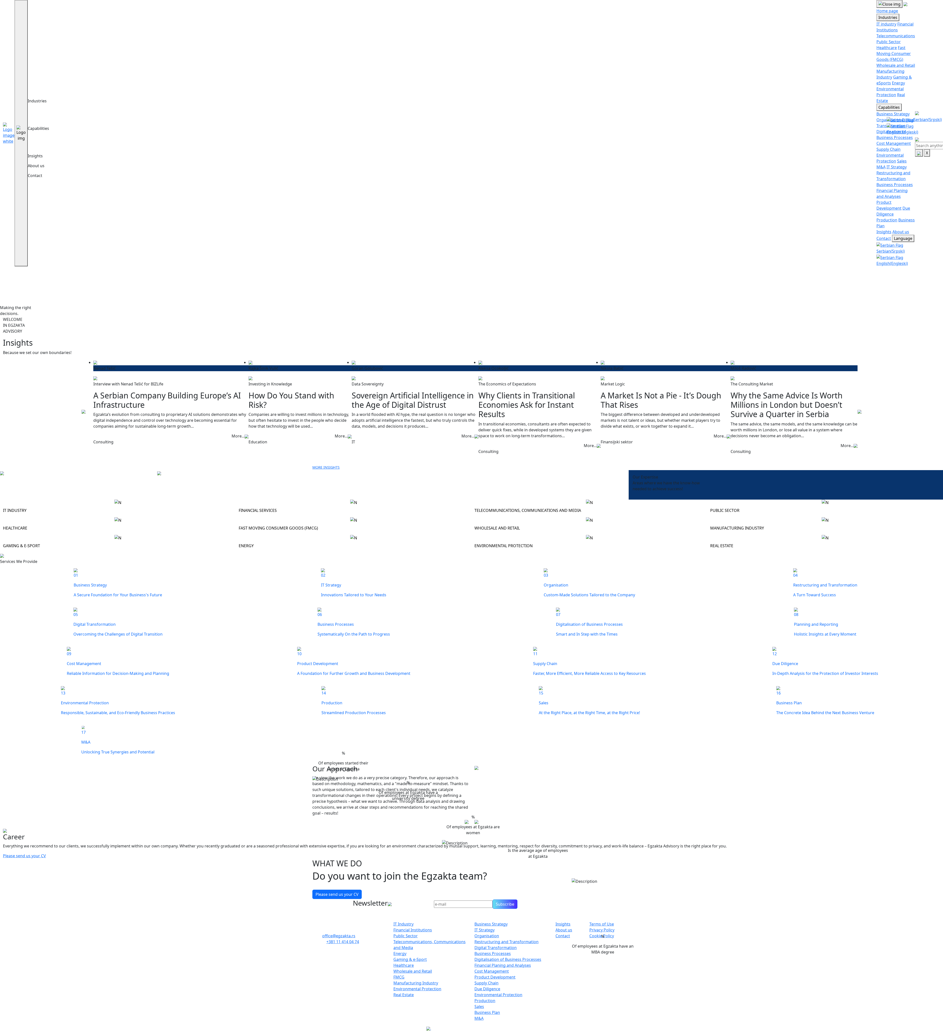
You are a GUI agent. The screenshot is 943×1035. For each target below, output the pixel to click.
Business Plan (487, 1012)
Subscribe (505, 904)
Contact (35, 175)
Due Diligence (487, 989)
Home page (887, 11)
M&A (881, 167)
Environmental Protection (417, 989)
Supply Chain (888, 149)
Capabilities (38, 128)
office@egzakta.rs (338, 936)
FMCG (398, 977)
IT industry (886, 24)
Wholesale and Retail (895, 65)
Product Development (494, 977)
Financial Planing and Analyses (502, 965)
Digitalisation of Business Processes (507, 959)
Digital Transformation (495, 947)
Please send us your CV (24, 855)
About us (36, 165)
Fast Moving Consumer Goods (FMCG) (893, 53)
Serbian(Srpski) (928, 119)
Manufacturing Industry (415, 983)
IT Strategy (897, 167)
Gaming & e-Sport (410, 959)
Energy (898, 83)
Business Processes (894, 184)
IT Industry (403, 924)
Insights (35, 156)
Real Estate (403, 994)
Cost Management (893, 143)
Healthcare (886, 47)
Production (886, 220)
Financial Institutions (412, 930)
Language (903, 238)
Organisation (486, 936)
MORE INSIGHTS (326, 467)
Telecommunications (895, 36)
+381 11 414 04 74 (342, 941)
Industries (37, 101)
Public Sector (888, 41)
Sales (902, 161)
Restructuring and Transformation (506, 941)
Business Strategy (893, 114)
